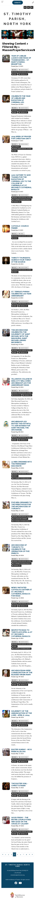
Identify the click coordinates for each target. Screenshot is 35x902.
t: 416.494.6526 (17, 872)
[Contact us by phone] (33, 2)
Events (15, 272)
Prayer (15, 238)
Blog (14, 233)
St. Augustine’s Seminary (20, 518)
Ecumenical (16, 146)
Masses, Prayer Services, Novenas (22, 72)
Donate (17, 3)
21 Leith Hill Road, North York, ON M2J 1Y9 (17, 870)
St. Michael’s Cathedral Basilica (21, 199)
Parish (22, 233)
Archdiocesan (24, 69)
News (15, 69)
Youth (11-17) (17, 395)
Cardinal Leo (23, 74)
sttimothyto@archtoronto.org (18, 875)
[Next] (32, 854)
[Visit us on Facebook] (16, 883)
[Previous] (2, 854)
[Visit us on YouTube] (20, 883)
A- (28, 7)
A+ (25, 7)
